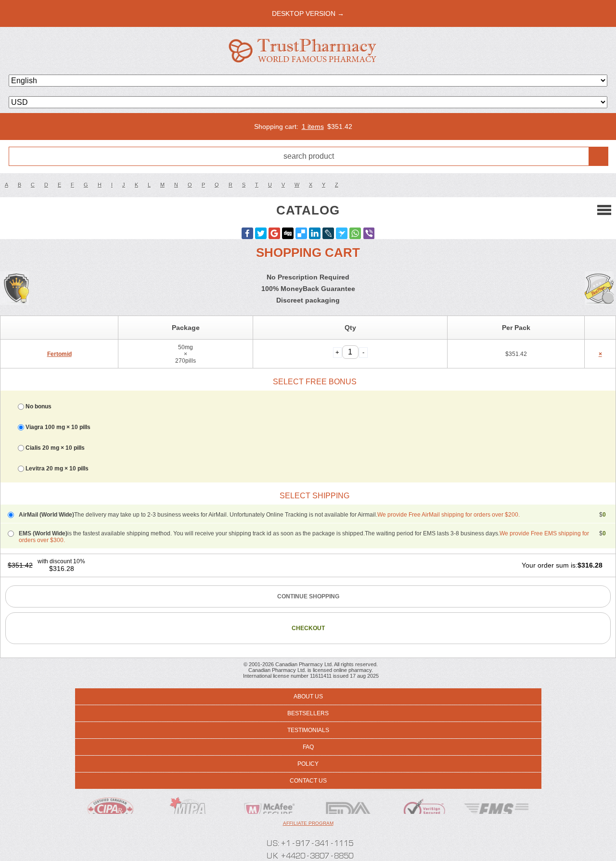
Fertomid (59, 354)
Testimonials (308, 730)
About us (308, 696)
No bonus (38, 406)
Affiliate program (308, 823)
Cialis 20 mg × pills (55, 447)
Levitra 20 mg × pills (57, 468)
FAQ (308, 747)
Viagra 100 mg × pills (58, 427)
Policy (308, 763)
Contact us (308, 780)
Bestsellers (308, 713)
